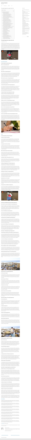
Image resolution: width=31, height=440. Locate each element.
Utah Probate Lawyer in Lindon (25, 25)
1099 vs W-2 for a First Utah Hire (25, 14)
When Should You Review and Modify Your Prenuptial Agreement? (8, 23)
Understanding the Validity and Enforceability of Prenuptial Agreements (9, 26)
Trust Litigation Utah (24, 22)
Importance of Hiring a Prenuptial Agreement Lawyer (7, 15)
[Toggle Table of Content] (13, 11)
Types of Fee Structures (5, 34)
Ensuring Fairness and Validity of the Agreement (7, 22)
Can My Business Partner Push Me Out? (25, 28)
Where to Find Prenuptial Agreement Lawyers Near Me (8, 16)
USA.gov (3, 423)
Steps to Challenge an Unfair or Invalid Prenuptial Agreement (8, 27)
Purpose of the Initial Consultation (6, 18)
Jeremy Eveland (4, 2)
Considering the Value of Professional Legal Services (7, 35)
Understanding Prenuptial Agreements (6, 12)
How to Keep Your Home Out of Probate (26, 27)
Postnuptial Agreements (5, 31)
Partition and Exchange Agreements (6, 32)
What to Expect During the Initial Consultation (7, 19)
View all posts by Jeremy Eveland (8, 430)
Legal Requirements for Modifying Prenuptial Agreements (8, 24)
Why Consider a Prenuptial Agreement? (6, 13)
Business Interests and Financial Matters (7, 30)
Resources (9, 5)
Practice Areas (5, 5)
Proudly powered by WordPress (3, 437)
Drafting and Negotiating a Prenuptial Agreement (7, 20)
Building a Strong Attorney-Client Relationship (7, 38)
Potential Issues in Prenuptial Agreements (6, 28)
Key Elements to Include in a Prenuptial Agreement (7, 21)
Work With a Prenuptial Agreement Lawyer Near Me (7, 36)
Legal (11, 5)
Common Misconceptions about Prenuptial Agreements (8, 14)
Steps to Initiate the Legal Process (6, 37)
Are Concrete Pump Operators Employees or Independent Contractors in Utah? (25, 13)
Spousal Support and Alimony (6, 29)
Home (1, 5)
